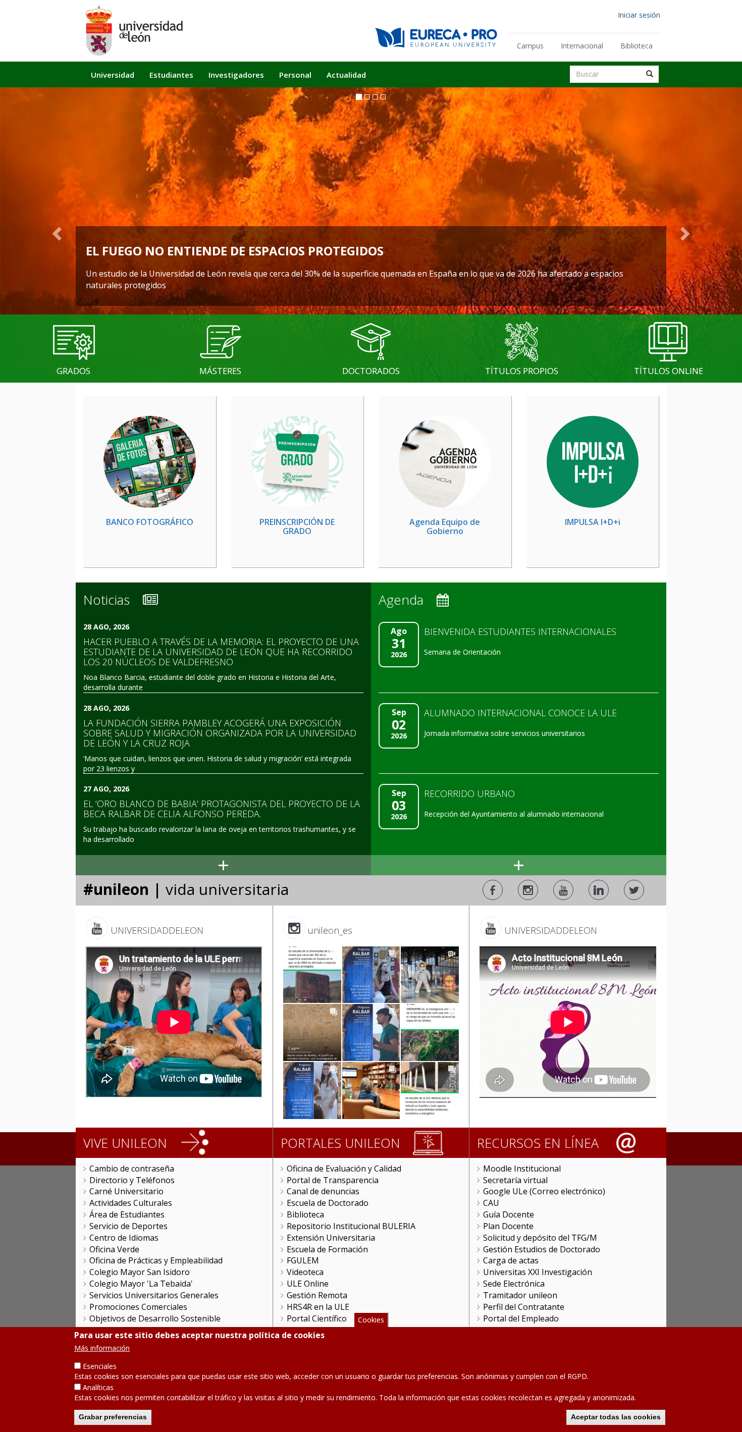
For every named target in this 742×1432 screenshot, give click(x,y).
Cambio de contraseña (131, 1168)
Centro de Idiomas (123, 1237)
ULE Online (308, 1283)
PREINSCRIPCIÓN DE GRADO (297, 526)
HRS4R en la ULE (318, 1306)
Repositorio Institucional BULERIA (351, 1226)
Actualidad (346, 75)
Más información (102, 1348)
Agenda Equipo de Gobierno (444, 526)
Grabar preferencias (113, 1417)
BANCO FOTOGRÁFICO (149, 521)
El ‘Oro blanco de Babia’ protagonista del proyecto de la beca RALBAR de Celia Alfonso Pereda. (221, 809)
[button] (56, 235)
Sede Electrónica (514, 1283)
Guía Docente (508, 1214)
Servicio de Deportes (128, 1226)
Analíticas (98, 1387)
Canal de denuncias (323, 1191)
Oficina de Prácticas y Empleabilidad (156, 1260)
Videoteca (305, 1272)
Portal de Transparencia (333, 1180)
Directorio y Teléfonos (132, 1180)
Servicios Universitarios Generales (154, 1295)
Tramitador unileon (520, 1295)
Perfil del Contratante (523, 1306)
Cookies (371, 1319)
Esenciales (100, 1366)
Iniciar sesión (639, 15)
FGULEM (303, 1260)
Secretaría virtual (515, 1180)
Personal (295, 75)
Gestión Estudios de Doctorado (541, 1249)
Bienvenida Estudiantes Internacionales (520, 631)
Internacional (582, 45)
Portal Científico (317, 1318)
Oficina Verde (114, 1249)
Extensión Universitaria (331, 1237)
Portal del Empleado (521, 1318)
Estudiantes (171, 75)
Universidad (112, 75)
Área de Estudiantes (127, 1214)
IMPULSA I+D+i (592, 521)
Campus (530, 45)
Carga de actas (511, 1260)
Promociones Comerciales (138, 1306)
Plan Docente (508, 1226)
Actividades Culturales (130, 1202)
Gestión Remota (317, 1295)
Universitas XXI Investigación (537, 1272)
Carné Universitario (126, 1191)
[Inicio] (133, 30)
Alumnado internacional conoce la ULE (520, 713)
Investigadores (236, 75)
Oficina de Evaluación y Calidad (344, 1168)
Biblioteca (636, 45)
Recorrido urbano (469, 793)
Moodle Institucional (522, 1168)
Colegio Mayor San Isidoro (139, 1272)
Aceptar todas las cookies (616, 1417)
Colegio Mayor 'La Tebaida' (141, 1283)
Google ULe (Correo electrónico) (544, 1191)
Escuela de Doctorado (327, 1202)
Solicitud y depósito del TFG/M (540, 1237)
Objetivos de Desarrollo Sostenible (155, 1318)
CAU (491, 1202)
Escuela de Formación (327, 1249)
